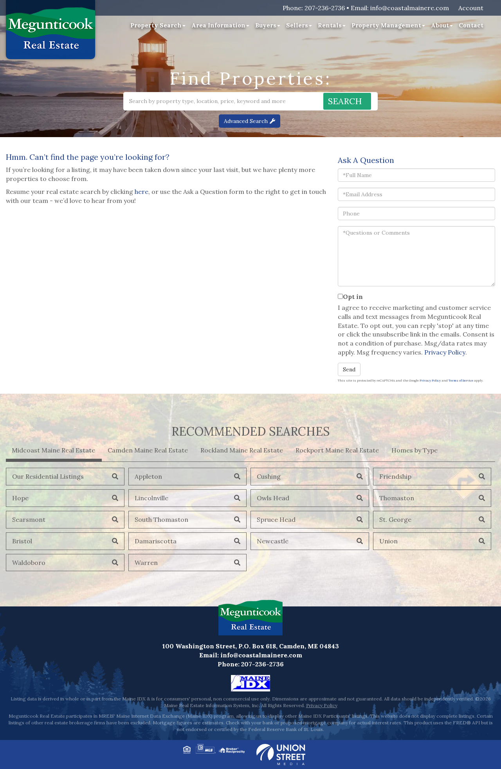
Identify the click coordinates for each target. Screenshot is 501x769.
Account (470, 8)
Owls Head (273, 498)
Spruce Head (276, 519)
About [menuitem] (440, 25)
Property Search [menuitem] (156, 25)
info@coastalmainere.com (409, 8)
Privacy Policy (444, 352)
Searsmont (28, 519)
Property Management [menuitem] (386, 25)
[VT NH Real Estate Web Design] (280, 754)
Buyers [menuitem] (265, 25)
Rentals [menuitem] (330, 25)
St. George (395, 519)
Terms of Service (461, 380)
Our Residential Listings (48, 476)
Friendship (395, 476)
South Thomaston (161, 519)
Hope (20, 498)
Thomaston (396, 498)
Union (388, 541)
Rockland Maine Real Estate (241, 450)
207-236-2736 (325, 8)
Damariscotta (156, 541)
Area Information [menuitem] (218, 25)
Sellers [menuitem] (297, 25)
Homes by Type (414, 450)
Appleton (148, 476)
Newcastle (272, 541)
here (141, 191)
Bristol (22, 541)
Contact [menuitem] (471, 25)
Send (349, 369)
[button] (347, 101)
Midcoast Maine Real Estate (53, 450)
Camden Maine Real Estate (148, 450)
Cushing (269, 476)
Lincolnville (151, 498)
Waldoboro (28, 562)
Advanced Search (246, 121)
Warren (146, 562)
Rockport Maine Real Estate (337, 450)
